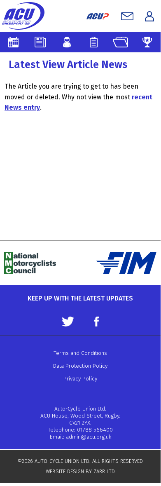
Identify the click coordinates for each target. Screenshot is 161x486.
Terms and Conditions (80, 353)
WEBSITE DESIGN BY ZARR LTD (80, 471)
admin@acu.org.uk (88, 436)
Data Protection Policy (80, 365)
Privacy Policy (80, 378)
